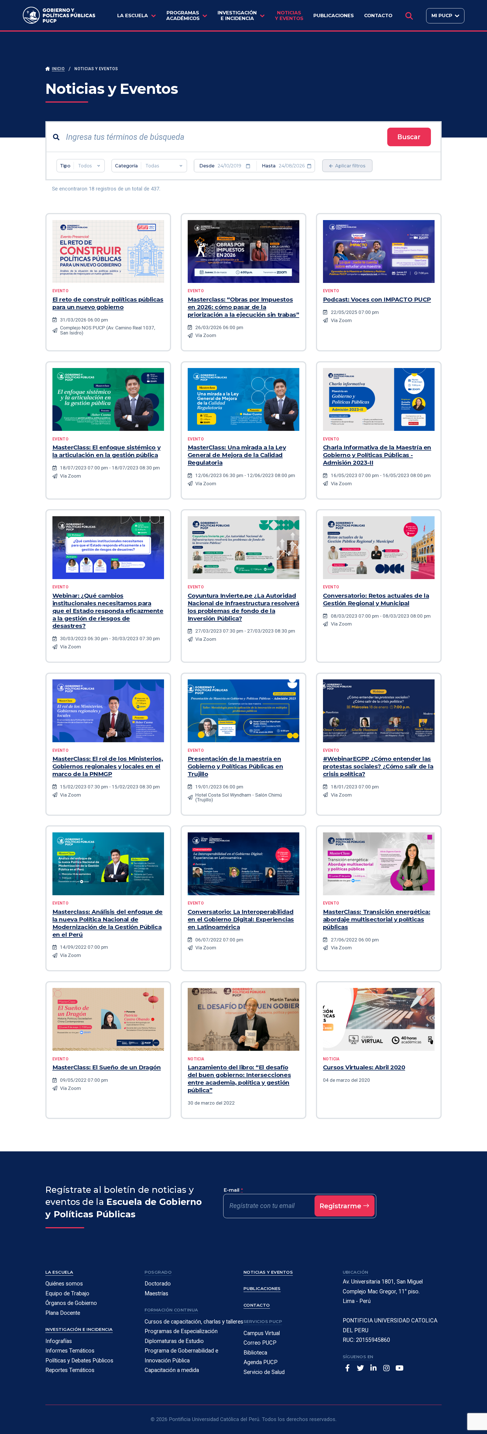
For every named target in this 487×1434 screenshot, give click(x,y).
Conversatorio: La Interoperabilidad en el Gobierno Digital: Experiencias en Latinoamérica (241, 919)
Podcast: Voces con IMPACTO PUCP (377, 299)
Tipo (65, 166)
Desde (206, 166)
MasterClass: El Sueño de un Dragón (106, 1067)
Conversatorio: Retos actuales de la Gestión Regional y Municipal (376, 599)
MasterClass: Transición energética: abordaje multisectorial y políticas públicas (376, 919)
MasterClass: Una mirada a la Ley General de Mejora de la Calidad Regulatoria (237, 455)
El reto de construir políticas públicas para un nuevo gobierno (107, 303)
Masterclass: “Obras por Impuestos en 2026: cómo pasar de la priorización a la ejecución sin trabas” (243, 307)
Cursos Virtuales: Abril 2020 (364, 1067)
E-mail (233, 1190)
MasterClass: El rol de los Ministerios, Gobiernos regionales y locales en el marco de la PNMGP (107, 766)
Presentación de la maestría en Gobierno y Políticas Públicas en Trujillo (235, 766)
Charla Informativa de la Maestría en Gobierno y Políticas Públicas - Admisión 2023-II (377, 455)
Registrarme (341, 1206)
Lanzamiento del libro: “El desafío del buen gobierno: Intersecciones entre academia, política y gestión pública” (239, 1079)
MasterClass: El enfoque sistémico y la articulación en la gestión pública (106, 451)
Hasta (269, 166)
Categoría (126, 166)
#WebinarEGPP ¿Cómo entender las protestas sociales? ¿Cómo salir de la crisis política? (378, 766)
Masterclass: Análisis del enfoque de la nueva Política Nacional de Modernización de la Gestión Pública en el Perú (107, 923)
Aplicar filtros (350, 166)
